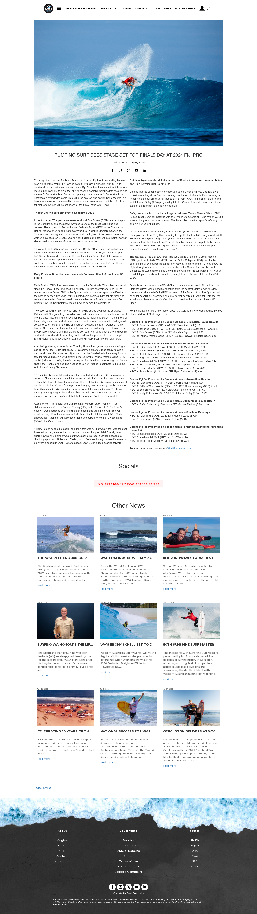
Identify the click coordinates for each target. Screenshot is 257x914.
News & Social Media (81, 8)
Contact (62, 856)
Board (62, 845)
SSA (195, 861)
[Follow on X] (128, 170)
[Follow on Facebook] (112, 170)
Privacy (128, 856)
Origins (62, 840)
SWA (195, 856)
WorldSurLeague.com (179, 448)
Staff (62, 851)
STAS (194, 866)
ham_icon (59, 8)
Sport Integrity (128, 866)
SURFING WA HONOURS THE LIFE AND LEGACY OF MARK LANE (89, 645)
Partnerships (185, 8)
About (62, 830)
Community (143, 8)
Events (106, 8)
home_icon (48, 8)
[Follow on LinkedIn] (144, 170)
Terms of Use (128, 861)
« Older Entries (42, 787)
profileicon (202, 8)
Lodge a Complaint (128, 871)
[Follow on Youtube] (136, 170)
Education (123, 8)
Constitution (128, 845)
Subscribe (62, 861)
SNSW (195, 840)
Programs (163, 8)
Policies (128, 840)
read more (43, 585)
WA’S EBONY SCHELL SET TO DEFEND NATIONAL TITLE (146, 645)
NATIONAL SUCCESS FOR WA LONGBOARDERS (139, 731)
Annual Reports (128, 850)
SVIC (195, 850)
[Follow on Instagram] (120, 170)
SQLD (195, 845)
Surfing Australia (133, 893)
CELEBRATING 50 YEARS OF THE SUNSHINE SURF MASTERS (86, 731)
